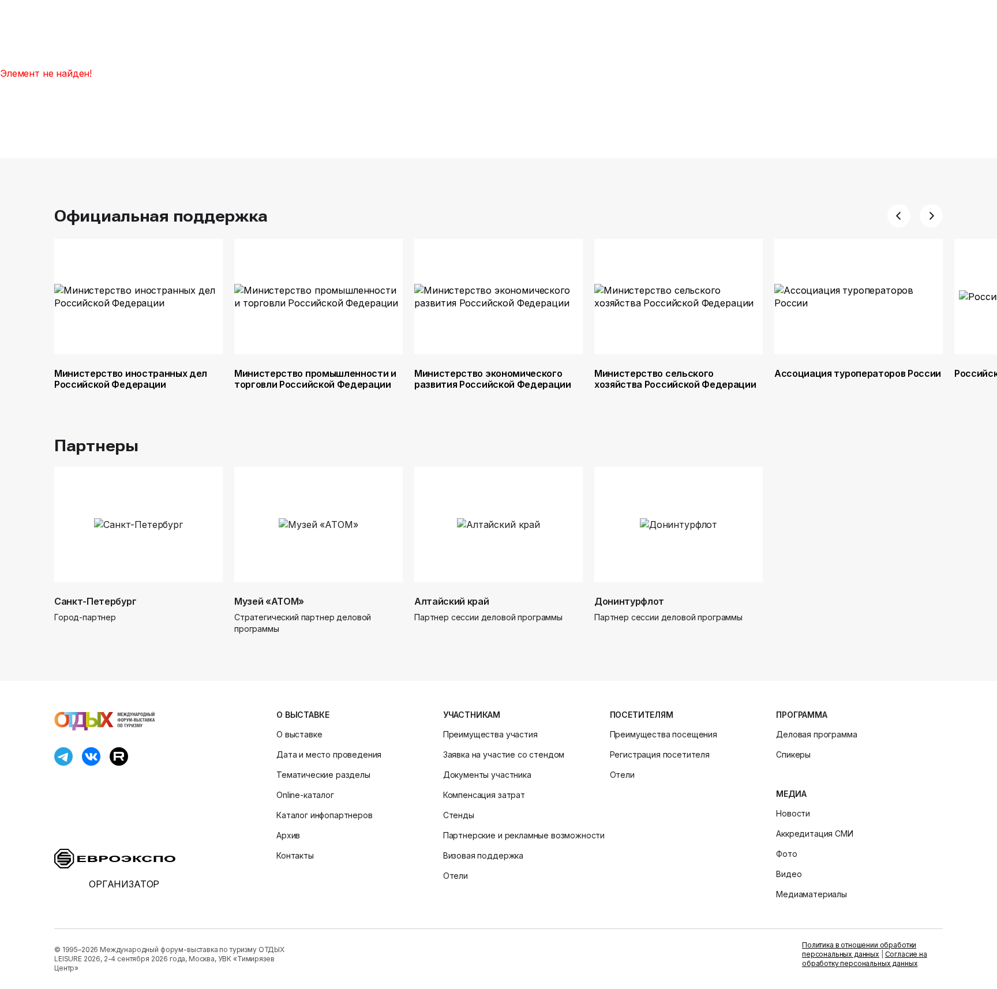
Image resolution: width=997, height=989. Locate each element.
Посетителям (641, 715)
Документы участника (487, 775)
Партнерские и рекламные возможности (524, 835)
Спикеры (793, 754)
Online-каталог (305, 795)
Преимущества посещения (663, 734)
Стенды (458, 815)
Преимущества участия (490, 734)
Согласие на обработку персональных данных (864, 959)
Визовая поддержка (483, 855)
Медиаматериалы (811, 894)
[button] (898, 215)
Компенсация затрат (484, 795)
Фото (786, 854)
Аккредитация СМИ (814, 833)
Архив (288, 835)
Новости (793, 813)
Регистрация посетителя (660, 754)
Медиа (791, 794)
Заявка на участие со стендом (504, 754)
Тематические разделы (323, 775)
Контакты (295, 855)
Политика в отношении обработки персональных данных (859, 949)
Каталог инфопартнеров (324, 815)
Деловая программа (816, 734)
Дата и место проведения (328, 754)
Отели (455, 876)
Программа (801, 715)
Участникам (471, 715)
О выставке (302, 715)
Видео (788, 874)
